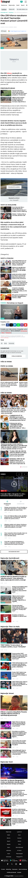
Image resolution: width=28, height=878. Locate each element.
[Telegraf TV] (20, 864)
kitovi (5, 343)
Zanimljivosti (4, 12)
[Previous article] (1, 439)
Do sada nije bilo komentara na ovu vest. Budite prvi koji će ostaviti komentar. (12, 351)
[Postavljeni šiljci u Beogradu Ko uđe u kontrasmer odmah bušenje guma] (14, 484)
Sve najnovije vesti (14, 551)
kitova (9, 73)
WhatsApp (24, 331)
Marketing (8, 869)
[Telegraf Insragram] (16, 864)
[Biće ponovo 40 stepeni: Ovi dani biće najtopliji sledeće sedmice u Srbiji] (6, 297)
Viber (2, 332)
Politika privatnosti (11, 872)
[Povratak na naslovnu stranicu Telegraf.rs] (5, 2)
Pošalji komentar (17, 356)
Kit (1, 343)
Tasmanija (11, 343)
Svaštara (11, 12)
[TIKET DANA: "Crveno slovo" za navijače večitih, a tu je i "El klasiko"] (14, 636)
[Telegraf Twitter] (11, 864)
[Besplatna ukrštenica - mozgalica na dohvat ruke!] (6, 618)
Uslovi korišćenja (4, 337)
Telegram (8, 332)
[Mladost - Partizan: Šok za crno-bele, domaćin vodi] (6, 216)
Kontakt (19, 872)
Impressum (15, 869)
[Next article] (27, 439)
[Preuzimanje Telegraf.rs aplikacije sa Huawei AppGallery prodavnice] (23, 860)
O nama (3, 869)
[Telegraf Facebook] (7, 864)
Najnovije (10, 558)
